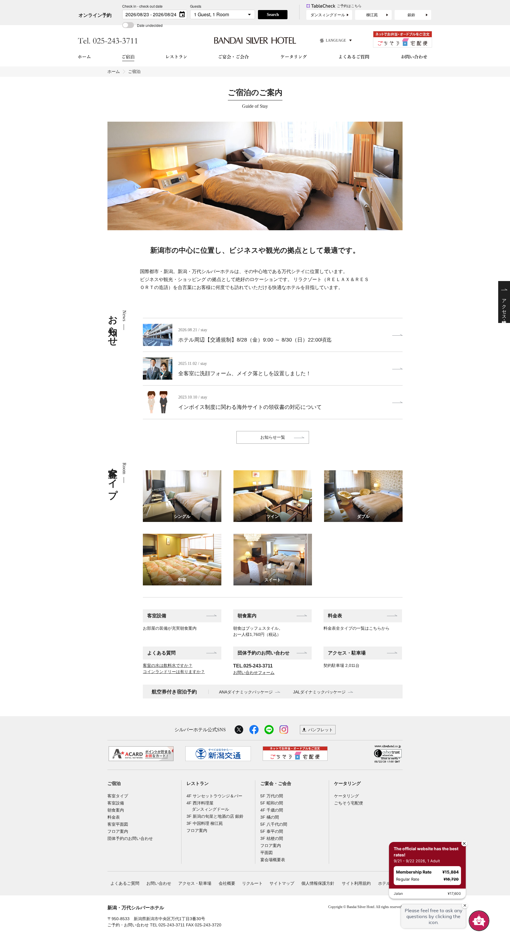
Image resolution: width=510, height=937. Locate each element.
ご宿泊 (114, 783)
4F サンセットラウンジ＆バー (214, 796)
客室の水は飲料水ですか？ (167, 665)
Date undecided (150, 25)
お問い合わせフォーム (253, 672)
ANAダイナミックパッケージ (246, 692)
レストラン (198, 783)
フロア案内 (117, 831)
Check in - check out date (142, 6)
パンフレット (320, 729)
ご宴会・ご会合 (275, 783)
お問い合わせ (158, 883)
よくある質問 (161, 652)
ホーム (113, 71)
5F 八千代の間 (273, 824)
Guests (195, 6)
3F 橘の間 (269, 817)
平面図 (266, 852)
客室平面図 (117, 824)
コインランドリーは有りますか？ (174, 671)
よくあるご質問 (124, 883)
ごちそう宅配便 (348, 803)
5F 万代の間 (271, 796)
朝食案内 (247, 615)
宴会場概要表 (272, 859)
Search (273, 14)
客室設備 (156, 615)
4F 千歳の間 (271, 810)
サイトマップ (281, 883)
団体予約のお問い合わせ (264, 652)
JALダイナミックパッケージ (319, 692)
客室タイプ (117, 796)
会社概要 (227, 883)
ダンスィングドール (327, 15)
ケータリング (347, 783)
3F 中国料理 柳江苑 (205, 823)
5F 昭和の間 (271, 803)
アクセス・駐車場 (347, 652)
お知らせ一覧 (272, 437)
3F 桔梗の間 (271, 838)
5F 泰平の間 (271, 831)
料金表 (335, 615)
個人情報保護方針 (317, 883)
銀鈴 (411, 15)
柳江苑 (372, 15)
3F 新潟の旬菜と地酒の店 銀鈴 (215, 816)
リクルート (252, 883)
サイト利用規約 (356, 883)
